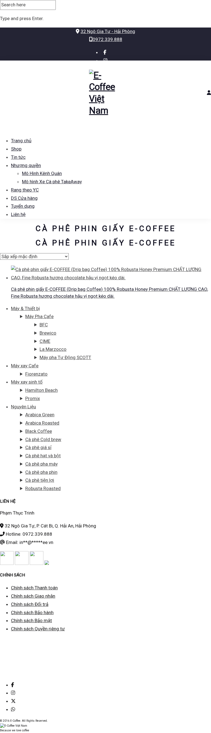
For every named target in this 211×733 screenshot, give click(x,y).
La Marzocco (53, 349)
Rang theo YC (25, 190)
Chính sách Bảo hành (32, 612)
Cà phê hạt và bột (43, 455)
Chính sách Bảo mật (31, 620)
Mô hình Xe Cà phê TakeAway (52, 181)
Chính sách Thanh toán (34, 587)
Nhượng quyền (26, 165)
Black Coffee (38, 431)
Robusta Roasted (43, 488)
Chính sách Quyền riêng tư (38, 628)
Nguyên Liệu (23, 406)
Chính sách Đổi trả (29, 604)
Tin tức (18, 157)
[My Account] (209, 92)
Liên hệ (18, 214)
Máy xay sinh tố (27, 382)
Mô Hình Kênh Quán (42, 173)
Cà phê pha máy (41, 464)
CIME (45, 341)
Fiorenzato (36, 374)
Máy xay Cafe (24, 365)
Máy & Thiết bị (25, 308)
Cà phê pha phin (41, 472)
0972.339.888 (107, 39)
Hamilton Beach (41, 390)
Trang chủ (21, 140)
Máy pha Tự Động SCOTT (65, 357)
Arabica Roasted (42, 423)
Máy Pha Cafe (39, 316)
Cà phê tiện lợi (39, 480)
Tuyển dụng (23, 206)
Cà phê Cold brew (43, 439)
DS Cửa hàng (24, 198)
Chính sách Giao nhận (33, 596)
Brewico (48, 333)
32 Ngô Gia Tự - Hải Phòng (107, 31)
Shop (16, 149)
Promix (32, 398)
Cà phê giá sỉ (38, 447)
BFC (44, 324)
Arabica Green (39, 414)
